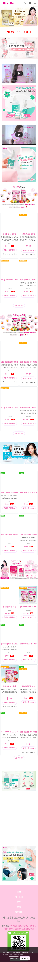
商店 (19, 907)
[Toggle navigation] (35, 3)
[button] (25, 3)
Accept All (24, 958)
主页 (19, 891)
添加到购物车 (10, 250)
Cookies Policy (18, 954)
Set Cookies (14, 958)
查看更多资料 (19, 305)
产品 (19, 902)
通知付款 (19, 912)
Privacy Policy (7, 954)
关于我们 (19, 897)
